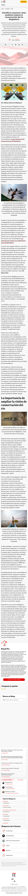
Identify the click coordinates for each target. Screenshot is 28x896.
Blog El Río (17, 39)
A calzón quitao (6, 818)
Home (2, 8)
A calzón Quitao (7, 820)
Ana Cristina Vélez (9, 830)
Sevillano (7, 845)
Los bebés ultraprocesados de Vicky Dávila (10, 768)
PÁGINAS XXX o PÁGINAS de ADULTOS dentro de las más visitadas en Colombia (12, 750)
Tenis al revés (5, 814)
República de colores (10, 791)
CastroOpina (5, 801)
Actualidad (7, 8)
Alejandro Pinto (5, 753)
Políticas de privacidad (11, 887)
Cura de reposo (8, 787)
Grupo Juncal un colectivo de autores (13, 840)
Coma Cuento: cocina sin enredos (9, 810)
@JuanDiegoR (6, 816)
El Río (13, 40)
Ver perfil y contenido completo (14, 679)
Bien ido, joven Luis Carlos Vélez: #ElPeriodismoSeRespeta (7, 774)
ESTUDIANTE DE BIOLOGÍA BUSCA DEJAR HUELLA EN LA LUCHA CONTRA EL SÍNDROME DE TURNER (12, 757)
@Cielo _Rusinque (7, 807)
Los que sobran (6, 805)
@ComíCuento (7, 811)
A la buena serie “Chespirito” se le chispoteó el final (11, 763)
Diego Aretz (8, 850)
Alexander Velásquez (6, 764)
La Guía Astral (5, 823)
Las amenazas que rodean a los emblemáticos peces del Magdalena (13, 241)
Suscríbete (23, 1)
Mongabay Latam (9, 855)
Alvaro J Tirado (5, 759)
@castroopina (6, 803)
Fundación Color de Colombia (12, 793)
